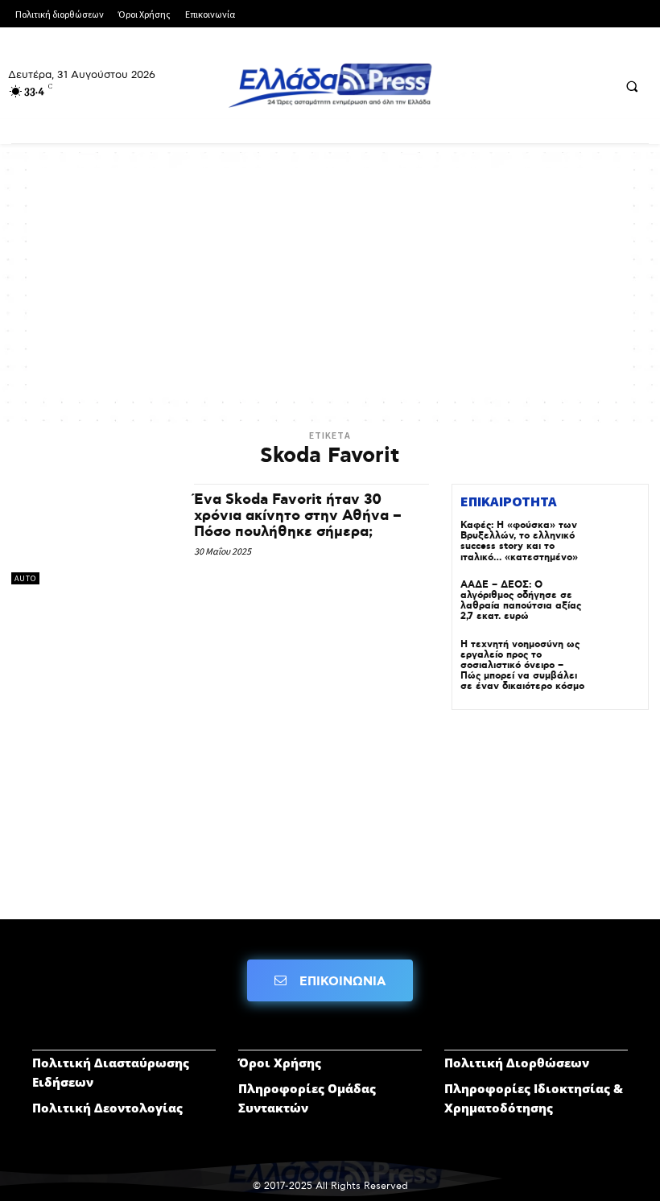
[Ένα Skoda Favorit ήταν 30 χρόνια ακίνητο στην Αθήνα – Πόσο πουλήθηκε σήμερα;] (94, 534)
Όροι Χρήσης (279, 1062)
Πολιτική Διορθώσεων (516, 1062)
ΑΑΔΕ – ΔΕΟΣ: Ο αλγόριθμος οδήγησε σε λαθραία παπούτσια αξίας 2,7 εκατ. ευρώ (520, 601)
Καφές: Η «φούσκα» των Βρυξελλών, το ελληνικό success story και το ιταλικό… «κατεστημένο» (519, 541)
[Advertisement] (330, 281)
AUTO (25, 578)
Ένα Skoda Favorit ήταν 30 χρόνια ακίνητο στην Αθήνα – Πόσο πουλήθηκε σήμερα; (298, 516)
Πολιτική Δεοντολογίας (107, 1108)
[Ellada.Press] (329, 85)
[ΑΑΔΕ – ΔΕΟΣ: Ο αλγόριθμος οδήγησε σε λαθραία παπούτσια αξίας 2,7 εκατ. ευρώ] (616, 603)
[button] (632, 86)
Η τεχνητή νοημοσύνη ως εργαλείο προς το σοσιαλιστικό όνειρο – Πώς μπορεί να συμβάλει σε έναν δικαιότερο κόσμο (522, 665)
